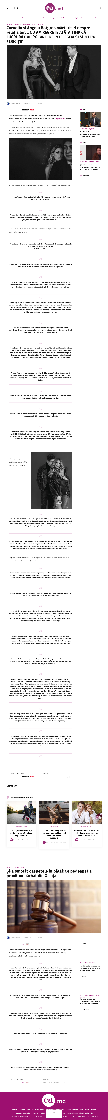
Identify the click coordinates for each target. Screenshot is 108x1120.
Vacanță (87, 18)
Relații (42, 18)
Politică (88, 129)
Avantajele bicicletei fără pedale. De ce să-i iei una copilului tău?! (21, 833)
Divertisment (35, 18)
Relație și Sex (26, 24)
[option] (21, 825)
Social (28, 18)
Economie (91, 128)
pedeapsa (56, 1082)
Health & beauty (50, 18)
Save (63, 848)
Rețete (69, 18)
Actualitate (22, 18)
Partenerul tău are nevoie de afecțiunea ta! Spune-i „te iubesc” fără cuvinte (86, 833)
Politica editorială (86, 1113)
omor (50, 1082)
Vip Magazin (60, 119)
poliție (63, 1082)
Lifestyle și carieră (60, 18)
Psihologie (75, 18)
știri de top (40, 24)
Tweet (23, 944)
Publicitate (14, 18)
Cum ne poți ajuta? (21, 1113)
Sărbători (91, 161)
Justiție (17, 867)
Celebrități (18, 24)
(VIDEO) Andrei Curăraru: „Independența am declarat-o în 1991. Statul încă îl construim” (90, 167)
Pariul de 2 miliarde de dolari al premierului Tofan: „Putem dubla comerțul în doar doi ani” (90, 134)
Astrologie (93, 18)
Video (81, 18)
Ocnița (44, 1082)
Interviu (82, 129)
